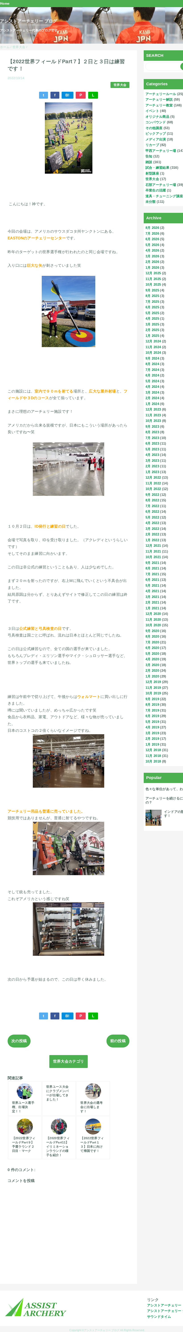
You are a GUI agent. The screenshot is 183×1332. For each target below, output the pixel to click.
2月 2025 (152, 330)
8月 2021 (152, 568)
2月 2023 (152, 466)
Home (4, 3)
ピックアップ (156, 133)
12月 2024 (153, 341)
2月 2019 (152, 738)
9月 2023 (152, 426)
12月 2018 (153, 750)
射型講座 (152, 173)
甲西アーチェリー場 (161, 151)
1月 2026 (152, 267)
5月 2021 (152, 585)
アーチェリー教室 (159, 105)
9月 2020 (152, 631)
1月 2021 (152, 608)
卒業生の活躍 (156, 190)
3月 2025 (152, 324)
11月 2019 (153, 687)
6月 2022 (152, 511)
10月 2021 (153, 557)
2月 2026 (152, 262)
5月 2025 (152, 313)
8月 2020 (152, 636)
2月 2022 (152, 534)
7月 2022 (152, 506)
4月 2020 (152, 659)
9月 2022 (152, 494)
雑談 (149, 162)
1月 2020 (152, 676)
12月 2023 (153, 409)
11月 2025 (153, 279)
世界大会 (120, 85)
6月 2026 (152, 239)
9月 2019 (152, 699)
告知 (149, 156)
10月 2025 (153, 284)
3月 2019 (152, 733)
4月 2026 (152, 250)
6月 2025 (152, 307)
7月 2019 (152, 710)
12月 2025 (153, 273)
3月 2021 (152, 597)
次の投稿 (19, 1041)
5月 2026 (152, 245)
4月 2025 (152, 318)
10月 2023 (153, 421)
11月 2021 (153, 551)
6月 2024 (152, 375)
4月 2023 (152, 455)
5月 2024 (152, 381)
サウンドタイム (159, 1316)
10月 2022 (153, 489)
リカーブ (152, 145)
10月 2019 (153, 693)
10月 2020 (153, 625)
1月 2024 (152, 404)
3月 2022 (152, 529)
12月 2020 (153, 614)
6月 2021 (152, 580)
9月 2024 (152, 358)
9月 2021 (152, 563)
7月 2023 (152, 438)
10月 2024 (153, 352)
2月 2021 (152, 602)
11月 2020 (153, 619)
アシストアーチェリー (164, 1305)
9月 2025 (152, 290)
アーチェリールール (161, 94)
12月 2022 (153, 477)
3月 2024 (152, 392)
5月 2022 (152, 517)
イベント (152, 111)
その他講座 (154, 128)
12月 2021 (153, 545)
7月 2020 (152, 642)
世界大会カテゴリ (68, 1061)
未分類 (151, 201)
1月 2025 (152, 336)
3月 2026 (152, 256)
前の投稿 (118, 1041)
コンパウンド (156, 122)
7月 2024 (152, 370)
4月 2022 (152, 523)
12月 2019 (153, 682)
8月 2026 (152, 228)
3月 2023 (152, 460)
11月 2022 (153, 483)
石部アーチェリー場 (161, 185)
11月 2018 (153, 756)
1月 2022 (152, 540)
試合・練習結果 (157, 167)
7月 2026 (152, 233)
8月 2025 (152, 296)
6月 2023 (152, 443)
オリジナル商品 (157, 116)
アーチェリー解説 (159, 99)
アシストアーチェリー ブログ (28, 21)
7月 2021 (152, 574)
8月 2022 (152, 500)
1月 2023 (152, 472)
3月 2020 (152, 665)
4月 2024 (152, 386)
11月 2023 (153, 415)
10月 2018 (153, 761)
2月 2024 (152, 398)
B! (67, 95)
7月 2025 (152, 301)
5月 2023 (152, 449)
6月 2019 (152, 716)
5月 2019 (152, 722)
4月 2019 (152, 727)
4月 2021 (152, 591)
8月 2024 (152, 364)
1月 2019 (152, 744)
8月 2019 (152, 704)
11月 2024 (153, 347)
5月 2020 (152, 653)
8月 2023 (152, 432)
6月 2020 (152, 648)
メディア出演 (156, 139)
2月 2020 (152, 670)
